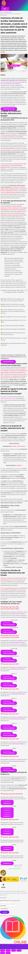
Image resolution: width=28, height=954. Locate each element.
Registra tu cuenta (4, 948)
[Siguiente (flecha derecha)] (8, 953)
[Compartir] (13, 950)
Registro (24, 868)
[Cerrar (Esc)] (19, 950)
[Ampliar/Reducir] (2, 950)
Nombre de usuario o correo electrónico (10, 900)
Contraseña (3, 905)
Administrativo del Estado (18, 642)
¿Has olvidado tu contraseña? (7, 915)
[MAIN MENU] (5, 9)
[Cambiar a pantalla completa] (8, 950)
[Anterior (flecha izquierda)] (2, 953)
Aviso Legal (16, 891)
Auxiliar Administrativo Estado (8, 398)
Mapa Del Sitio (3, 895)
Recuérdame (4, 908)
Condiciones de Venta (10, 893)
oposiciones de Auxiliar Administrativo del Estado (12, 82)
